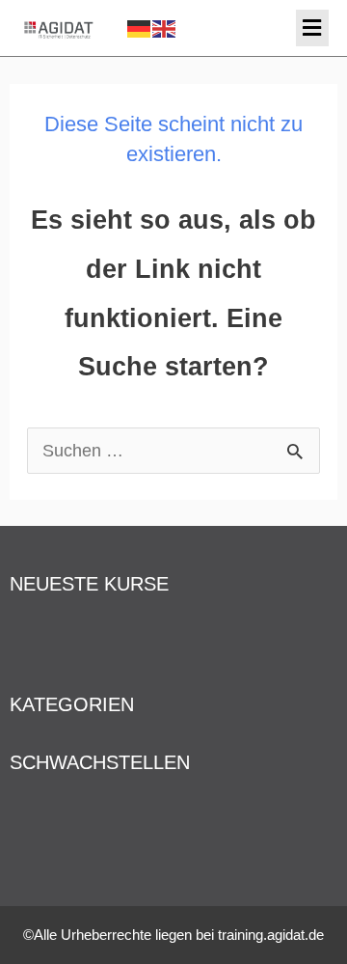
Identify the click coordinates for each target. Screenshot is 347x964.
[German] (139, 27)
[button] (312, 28)
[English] (164, 27)
